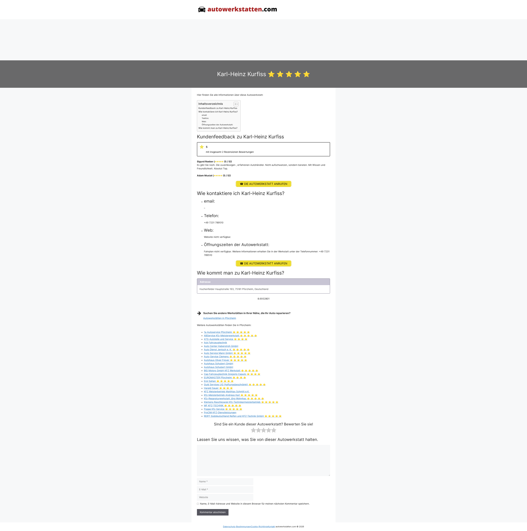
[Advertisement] (263, 40)
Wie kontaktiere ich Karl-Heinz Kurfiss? (218, 111)
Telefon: (205, 118)
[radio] (253, 431)
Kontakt (271, 526)
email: (204, 115)
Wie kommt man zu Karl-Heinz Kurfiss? (217, 128)
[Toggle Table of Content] (235, 104)
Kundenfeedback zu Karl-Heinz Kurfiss (217, 108)
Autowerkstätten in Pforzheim (219, 318)
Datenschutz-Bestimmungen (237, 526)
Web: (204, 121)
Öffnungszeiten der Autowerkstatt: (217, 125)
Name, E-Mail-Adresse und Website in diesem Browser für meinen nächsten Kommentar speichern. (255, 503)
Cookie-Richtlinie (259, 526)
